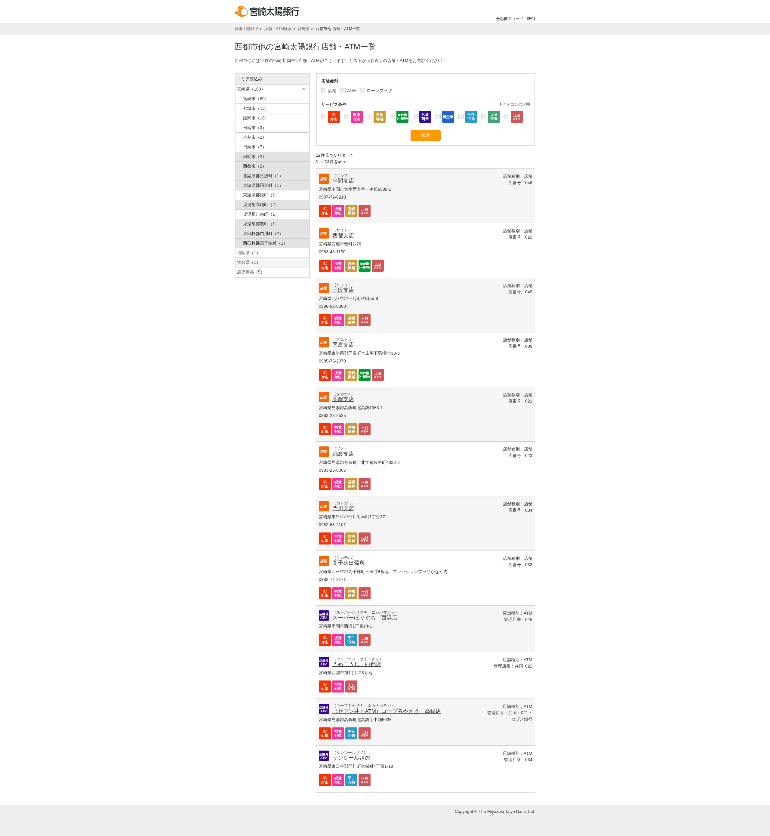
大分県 (248, 262)
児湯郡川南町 (261, 214)
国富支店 (343, 345)
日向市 (254, 146)
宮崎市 (256, 98)
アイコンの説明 (516, 104)
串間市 (254, 156)
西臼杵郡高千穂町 (265, 243)
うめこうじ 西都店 (356, 664)
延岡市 (256, 118)
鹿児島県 (251, 272)
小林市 (254, 137)
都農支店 (343, 454)
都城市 (256, 108)
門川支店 (343, 508)
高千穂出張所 (348, 563)
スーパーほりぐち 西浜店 (364, 618)
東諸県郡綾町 (261, 195)
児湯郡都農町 (261, 223)
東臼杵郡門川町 (263, 233)
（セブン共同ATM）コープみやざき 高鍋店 (386, 711)
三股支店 (343, 290)
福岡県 (248, 252)
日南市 (254, 127)
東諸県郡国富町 (263, 185)
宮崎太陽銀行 (246, 28)
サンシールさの (351, 758)
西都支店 (345, 236)
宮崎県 (304, 28)
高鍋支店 (343, 399)
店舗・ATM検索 (278, 28)
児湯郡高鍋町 (261, 204)
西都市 (254, 166)
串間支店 (343, 181)
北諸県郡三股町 (263, 175)
